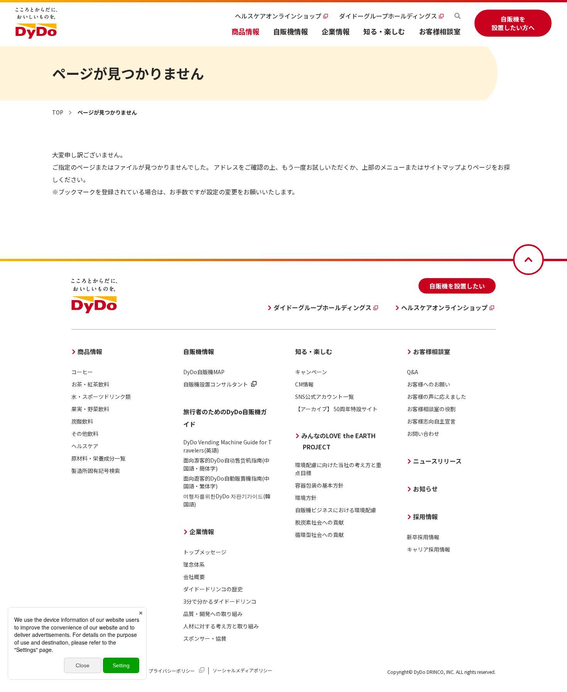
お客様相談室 (440, 31)
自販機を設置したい (457, 285)
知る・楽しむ (384, 31)
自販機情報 (290, 31)
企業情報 (335, 31)
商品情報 (245, 31)
